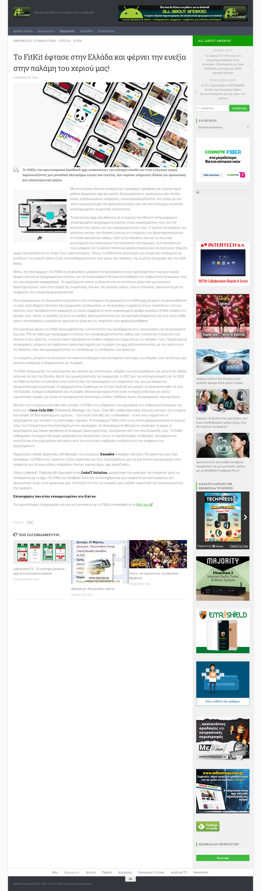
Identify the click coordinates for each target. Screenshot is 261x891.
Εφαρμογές (67, 31)
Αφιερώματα (46, 31)
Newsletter (201, 872)
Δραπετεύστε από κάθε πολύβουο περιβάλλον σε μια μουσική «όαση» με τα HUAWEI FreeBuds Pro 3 (220, 466)
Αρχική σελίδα (23, 31)
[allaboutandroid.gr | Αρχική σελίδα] (21, 12)
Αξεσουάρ (125, 872)
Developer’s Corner (151, 872)
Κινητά (91, 872)
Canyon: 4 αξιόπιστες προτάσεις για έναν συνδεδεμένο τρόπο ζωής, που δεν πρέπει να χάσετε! (221, 422)
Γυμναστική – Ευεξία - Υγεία (58, 41)
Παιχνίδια (86, 31)
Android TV (179, 872)
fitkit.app (142, 504)
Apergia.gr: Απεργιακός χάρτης (93, 589)
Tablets (107, 872)
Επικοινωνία (106, 31)
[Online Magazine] (222, 812)
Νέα (55, 872)
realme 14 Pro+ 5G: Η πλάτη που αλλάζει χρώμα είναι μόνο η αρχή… (220, 381)
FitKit (30, 522)
